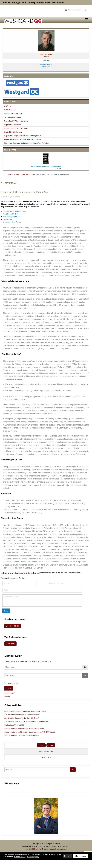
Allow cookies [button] (80, 856)
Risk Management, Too (11, 216)
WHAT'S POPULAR (46, 751)
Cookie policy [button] (20, 857)
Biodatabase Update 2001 (14, 725)
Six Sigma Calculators (12, 117)
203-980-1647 (34, 849)
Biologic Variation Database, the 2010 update (21, 735)
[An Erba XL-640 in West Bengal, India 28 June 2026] (46, 791)
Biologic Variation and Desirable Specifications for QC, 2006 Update (30, 732)
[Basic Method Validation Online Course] (46, 158)
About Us (46, 60)
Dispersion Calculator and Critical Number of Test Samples (26, 143)
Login (85, 10)
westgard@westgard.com (57, 849)
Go (73, 769)
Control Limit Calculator (13, 132)
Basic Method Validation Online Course (46, 166)
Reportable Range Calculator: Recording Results (22, 139)
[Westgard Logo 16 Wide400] (23, 21)
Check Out (78, 10)
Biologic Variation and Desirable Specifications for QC (24, 728)
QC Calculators (10, 110)
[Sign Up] (50, 745)
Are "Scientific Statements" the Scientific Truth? (22, 715)
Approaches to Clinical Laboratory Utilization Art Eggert (25, 711)
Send (6, 611)
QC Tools (7, 106)
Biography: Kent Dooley (12, 222)
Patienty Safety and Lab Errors (14, 211)
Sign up (7, 696)
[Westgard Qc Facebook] (46, 83)
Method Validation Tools (13, 113)
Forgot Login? (9, 693)
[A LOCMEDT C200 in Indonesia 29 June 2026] (46, 790)
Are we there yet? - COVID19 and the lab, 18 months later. (26, 721)
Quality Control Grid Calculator (15, 128)
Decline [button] (67, 856)
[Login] (41, 745)
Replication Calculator (12, 125)
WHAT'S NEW (46, 757)
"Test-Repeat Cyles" (10, 214)
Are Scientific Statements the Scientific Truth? (21, 718)
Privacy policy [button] (33, 857)
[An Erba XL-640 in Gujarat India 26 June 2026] (46, 792)
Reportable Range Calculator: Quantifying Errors (22, 136)
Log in (8, 688)
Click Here (10, 644)
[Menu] (86, 19)
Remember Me (12, 683)
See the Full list (12, 626)
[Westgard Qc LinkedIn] (46, 92)
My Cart (71, 10)
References (7, 219)
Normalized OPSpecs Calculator (16, 121)
